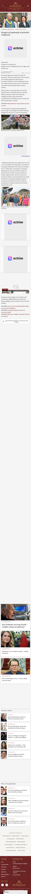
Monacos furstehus (21, 850)
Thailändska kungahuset (20, 847)
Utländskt (10, 714)
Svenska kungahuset (7, 29)
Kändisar (3, 869)
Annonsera (21, 890)
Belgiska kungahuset (21, 841)
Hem (2, 862)
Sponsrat (10, 890)
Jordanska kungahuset (8, 844)
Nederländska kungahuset (11, 841)
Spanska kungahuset (20, 838)
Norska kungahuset (25, 835)
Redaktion (3, 872)
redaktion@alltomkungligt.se (20, 863)
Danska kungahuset (11, 838)
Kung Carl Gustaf (20, 29)
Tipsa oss (15, 890)
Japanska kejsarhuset (10, 847)
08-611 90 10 (16, 868)
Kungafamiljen (6, 649)
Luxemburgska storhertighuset (21, 844)
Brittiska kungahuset (16, 835)
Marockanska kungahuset (11, 850)
